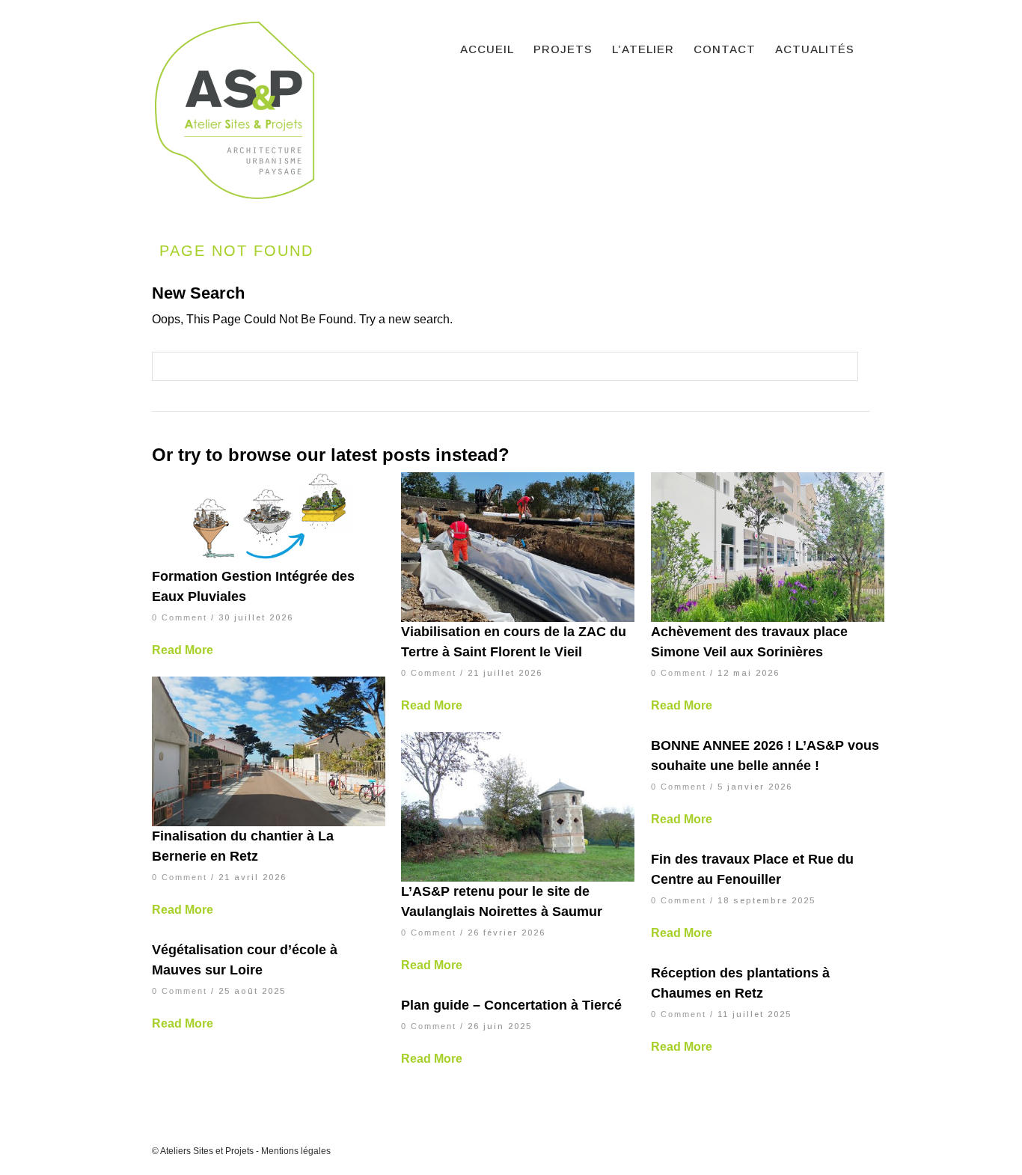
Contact (725, 49)
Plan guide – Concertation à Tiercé (511, 1005)
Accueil (487, 49)
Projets (563, 49)
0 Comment (179, 617)
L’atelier (643, 49)
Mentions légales (296, 1151)
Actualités (814, 49)
